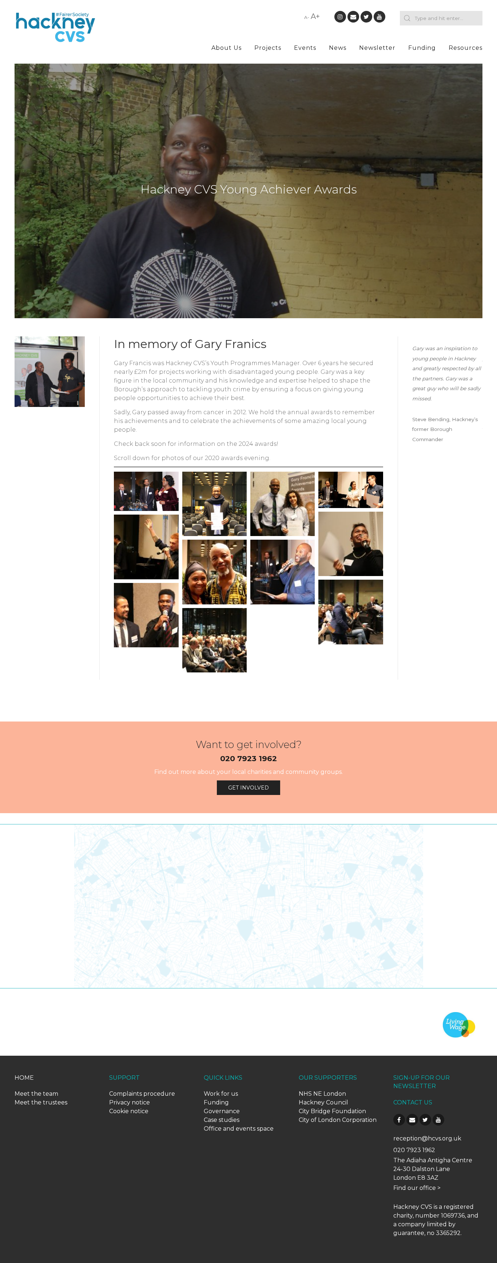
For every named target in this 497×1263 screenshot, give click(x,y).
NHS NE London (322, 1093)
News (337, 47)
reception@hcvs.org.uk (427, 1138)
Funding (422, 47)
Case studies (221, 1119)
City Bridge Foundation (332, 1111)
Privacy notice (129, 1102)
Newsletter (377, 47)
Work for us (221, 1093)
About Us (226, 47)
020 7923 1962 (248, 758)
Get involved (248, 787)
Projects (267, 47)
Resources (465, 47)
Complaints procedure (142, 1093)
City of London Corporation (338, 1119)
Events (305, 47)
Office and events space (239, 1128)
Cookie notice (128, 1111)
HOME (24, 1077)
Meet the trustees (41, 1102)
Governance (222, 1111)
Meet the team (36, 1093)
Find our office (414, 1187)
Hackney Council (323, 1102)
